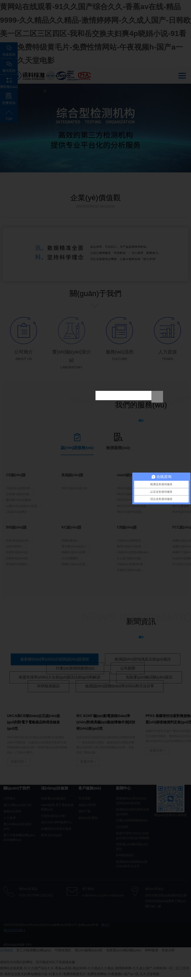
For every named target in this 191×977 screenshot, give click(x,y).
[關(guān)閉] (157, 397)
